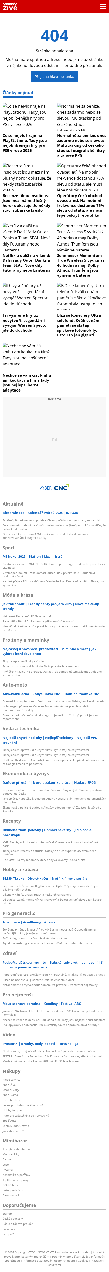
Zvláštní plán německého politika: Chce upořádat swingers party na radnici (51, 520)
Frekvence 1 (10, 1229)
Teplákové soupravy (16, 1180)
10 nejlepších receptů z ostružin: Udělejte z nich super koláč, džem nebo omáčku (49, 852)
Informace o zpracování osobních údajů (49, 1260)
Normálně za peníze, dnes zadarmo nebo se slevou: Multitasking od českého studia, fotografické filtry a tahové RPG (81, 145)
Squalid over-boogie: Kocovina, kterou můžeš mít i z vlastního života (47, 943)
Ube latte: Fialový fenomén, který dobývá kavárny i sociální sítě (44, 860)
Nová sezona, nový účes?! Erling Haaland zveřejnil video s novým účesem (50, 1051)
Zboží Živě (9, 1085)
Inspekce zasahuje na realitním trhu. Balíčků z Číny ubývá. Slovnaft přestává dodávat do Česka (52, 791)
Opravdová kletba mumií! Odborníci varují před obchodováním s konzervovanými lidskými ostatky (45, 536)
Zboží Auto (10, 1120)
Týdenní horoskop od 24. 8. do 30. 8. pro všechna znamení (41, 666)
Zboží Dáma (10, 1095)
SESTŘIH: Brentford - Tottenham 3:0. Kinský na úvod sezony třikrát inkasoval (52, 1056)
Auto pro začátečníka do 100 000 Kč (26, 1115)
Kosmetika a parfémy (16, 1175)
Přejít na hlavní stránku (54, 76)
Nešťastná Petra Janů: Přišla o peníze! (27, 616)
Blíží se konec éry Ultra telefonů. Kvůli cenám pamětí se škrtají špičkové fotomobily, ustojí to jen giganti (79, 325)
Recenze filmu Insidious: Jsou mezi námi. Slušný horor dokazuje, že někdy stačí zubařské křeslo (26, 203)
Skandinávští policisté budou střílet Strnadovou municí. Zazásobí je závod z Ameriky (52, 809)
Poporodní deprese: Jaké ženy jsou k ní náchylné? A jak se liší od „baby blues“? (54, 974)
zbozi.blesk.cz (11, 1100)
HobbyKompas (12, 1110)
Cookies (83, 1260)
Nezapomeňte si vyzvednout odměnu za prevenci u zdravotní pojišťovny (50, 985)
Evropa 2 (8, 1234)
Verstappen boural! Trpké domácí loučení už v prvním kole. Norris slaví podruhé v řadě (49, 574)
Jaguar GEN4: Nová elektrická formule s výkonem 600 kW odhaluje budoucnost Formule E (54, 1012)
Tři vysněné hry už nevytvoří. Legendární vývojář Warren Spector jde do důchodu (25, 323)
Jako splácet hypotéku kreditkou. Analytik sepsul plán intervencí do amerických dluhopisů (54, 800)
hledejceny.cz (11, 1079)
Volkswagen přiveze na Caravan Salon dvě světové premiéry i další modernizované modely (46, 708)
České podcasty (13, 1218)
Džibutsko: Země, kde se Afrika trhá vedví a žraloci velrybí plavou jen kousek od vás (52, 901)
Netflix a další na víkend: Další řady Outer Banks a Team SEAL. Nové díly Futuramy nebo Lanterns (26, 263)
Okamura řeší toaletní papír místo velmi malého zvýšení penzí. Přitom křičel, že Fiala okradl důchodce (54, 527)
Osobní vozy (11, 1090)
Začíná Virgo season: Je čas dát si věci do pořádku (35, 938)
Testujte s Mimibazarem (18, 1149)
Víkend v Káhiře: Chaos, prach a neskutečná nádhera (37, 894)
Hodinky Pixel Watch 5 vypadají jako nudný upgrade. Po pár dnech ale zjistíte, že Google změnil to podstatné (54, 762)
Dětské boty (10, 1185)
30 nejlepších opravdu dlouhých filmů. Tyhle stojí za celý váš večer (46, 750)
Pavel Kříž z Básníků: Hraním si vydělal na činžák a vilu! (38, 621)
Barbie (7, 1159)
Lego (6, 1164)
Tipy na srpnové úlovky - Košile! (23, 661)
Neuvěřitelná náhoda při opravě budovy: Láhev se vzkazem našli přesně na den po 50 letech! (54, 628)
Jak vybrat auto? (13, 1131)
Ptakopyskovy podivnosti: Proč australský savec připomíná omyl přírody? (51, 1025)
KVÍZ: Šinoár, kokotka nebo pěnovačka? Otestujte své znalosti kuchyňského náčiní (52, 844)
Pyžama (8, 1169)
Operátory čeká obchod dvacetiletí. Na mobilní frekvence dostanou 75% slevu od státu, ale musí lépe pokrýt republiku (80, 205)
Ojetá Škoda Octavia (16, 1126)
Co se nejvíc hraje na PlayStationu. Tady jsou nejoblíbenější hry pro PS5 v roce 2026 (25, 143)
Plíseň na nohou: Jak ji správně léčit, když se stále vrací (38, 980)
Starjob (7, 1213)
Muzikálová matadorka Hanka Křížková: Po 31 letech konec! (41, 1061)
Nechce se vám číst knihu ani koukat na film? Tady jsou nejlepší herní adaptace (27, 383)
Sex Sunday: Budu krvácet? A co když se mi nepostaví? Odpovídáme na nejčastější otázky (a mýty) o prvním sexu (49, 931)
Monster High (11, 1154)
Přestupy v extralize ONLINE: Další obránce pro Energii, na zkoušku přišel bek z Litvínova (54, 565)
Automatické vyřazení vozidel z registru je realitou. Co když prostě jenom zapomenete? (50, 717)
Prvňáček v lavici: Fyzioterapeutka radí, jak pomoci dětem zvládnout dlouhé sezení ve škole (52, 673)
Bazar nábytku (12, 1195)
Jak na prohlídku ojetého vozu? (23, 1105)
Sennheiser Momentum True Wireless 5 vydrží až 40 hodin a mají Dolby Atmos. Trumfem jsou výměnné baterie (80, 265)
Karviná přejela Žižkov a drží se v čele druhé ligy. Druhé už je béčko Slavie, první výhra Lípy (54, 583)
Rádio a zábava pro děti (18, 1224)
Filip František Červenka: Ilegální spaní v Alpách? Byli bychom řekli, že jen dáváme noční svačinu (50, 887)
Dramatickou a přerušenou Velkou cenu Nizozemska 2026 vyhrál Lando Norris (53, 701)
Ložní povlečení (13, 1190)
